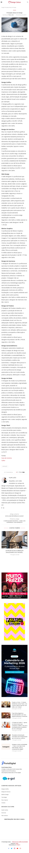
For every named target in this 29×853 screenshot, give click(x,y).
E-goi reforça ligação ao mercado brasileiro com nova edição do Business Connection (19, 715)
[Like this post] (17, 472)
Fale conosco (4, 815)
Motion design (5, 794)
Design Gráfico (5, 789)
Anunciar (3, 812)
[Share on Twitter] (20, 472)
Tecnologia (4, 797)
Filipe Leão (11, 15)
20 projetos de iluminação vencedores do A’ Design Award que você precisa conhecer (19, 736)
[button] (14, 558)
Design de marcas (5, 791)
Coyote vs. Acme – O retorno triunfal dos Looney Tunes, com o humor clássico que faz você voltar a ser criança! (19, 705)
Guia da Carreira (6, 458)
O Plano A (18, 844)
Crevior (16, 843)
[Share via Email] (23, 472)
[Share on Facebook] (19, 472)
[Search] (27, 2)
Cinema (3, 802)
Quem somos (4, 810)
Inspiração (4, 466)
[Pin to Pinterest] (22, 472)
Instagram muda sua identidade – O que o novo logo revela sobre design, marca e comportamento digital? (19, 747)
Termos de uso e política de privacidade (20, 841)
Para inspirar (4, 800)
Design (2, 7)
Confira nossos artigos (11, 785)
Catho (3, 460)
